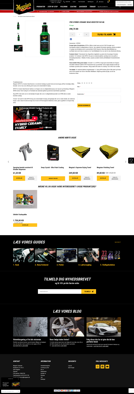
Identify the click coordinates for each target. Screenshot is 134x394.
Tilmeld (87, 291)
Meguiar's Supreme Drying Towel (80, 167)
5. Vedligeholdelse (107, 265)
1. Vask (16, 265)
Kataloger (43, 379)
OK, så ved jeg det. (122, 4)
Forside (14, 16)
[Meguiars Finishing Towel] (109, 152)
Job (41, 377)
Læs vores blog (67, 311)
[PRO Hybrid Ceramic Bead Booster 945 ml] (18, 26)
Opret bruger (71, 367)
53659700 (67, 1)
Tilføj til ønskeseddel (31, 178)
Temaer (92, 7)
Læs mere (117, 242)
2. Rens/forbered (41, 265)
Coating (73, 7)
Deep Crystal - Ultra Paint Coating (52, 167)
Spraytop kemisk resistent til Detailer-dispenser (23, 168)
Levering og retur (45, 367)
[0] (108, 2)
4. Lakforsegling (84, 265)
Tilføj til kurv (104, 34)
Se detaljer (19, 178)
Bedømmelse (81, 94)
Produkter (40, 7)
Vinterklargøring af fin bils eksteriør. (27, 339)
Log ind (70, 365)
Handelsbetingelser (45, 365)
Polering (63, 7)
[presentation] (8, 162)
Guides (74, 1)
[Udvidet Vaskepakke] (25, 199)
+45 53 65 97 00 (25, 375)
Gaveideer (83, 7)
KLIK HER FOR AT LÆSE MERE (20, 346)
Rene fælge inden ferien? (59, 339)
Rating (78, 83)
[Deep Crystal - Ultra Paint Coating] (53, 152)
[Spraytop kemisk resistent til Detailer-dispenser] (25, 152)
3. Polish (60, 265)
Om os (42, 369)
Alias (78, 86)
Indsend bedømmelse (84, 105)
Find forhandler (81, 1)
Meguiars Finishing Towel (105, 167)
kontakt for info (53, 178)
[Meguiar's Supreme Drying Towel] (81, 152)
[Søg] (120, 6)
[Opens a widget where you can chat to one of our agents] (11, 385)
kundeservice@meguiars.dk (23, 377)
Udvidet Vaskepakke (20, 214)
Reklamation (44, 371)
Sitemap (43, 375)
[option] (18, 26)
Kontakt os (43, 373)
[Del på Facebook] (71, 39)
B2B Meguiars (91, 1)
